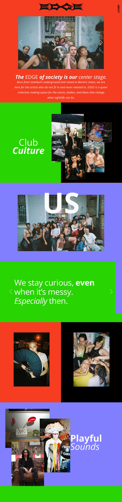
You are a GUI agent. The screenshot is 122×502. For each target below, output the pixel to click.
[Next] (101, 43)
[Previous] (20, 43)
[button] (118, 8)
